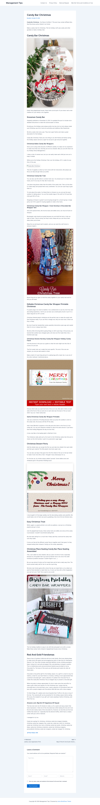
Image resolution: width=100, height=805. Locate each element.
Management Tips (14, 3)
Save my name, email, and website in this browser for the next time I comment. (48, 781)
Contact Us (44, 3)
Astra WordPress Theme (64, 801)
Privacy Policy (53, 3)
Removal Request (64, 3)
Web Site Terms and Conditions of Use (82, 3)
